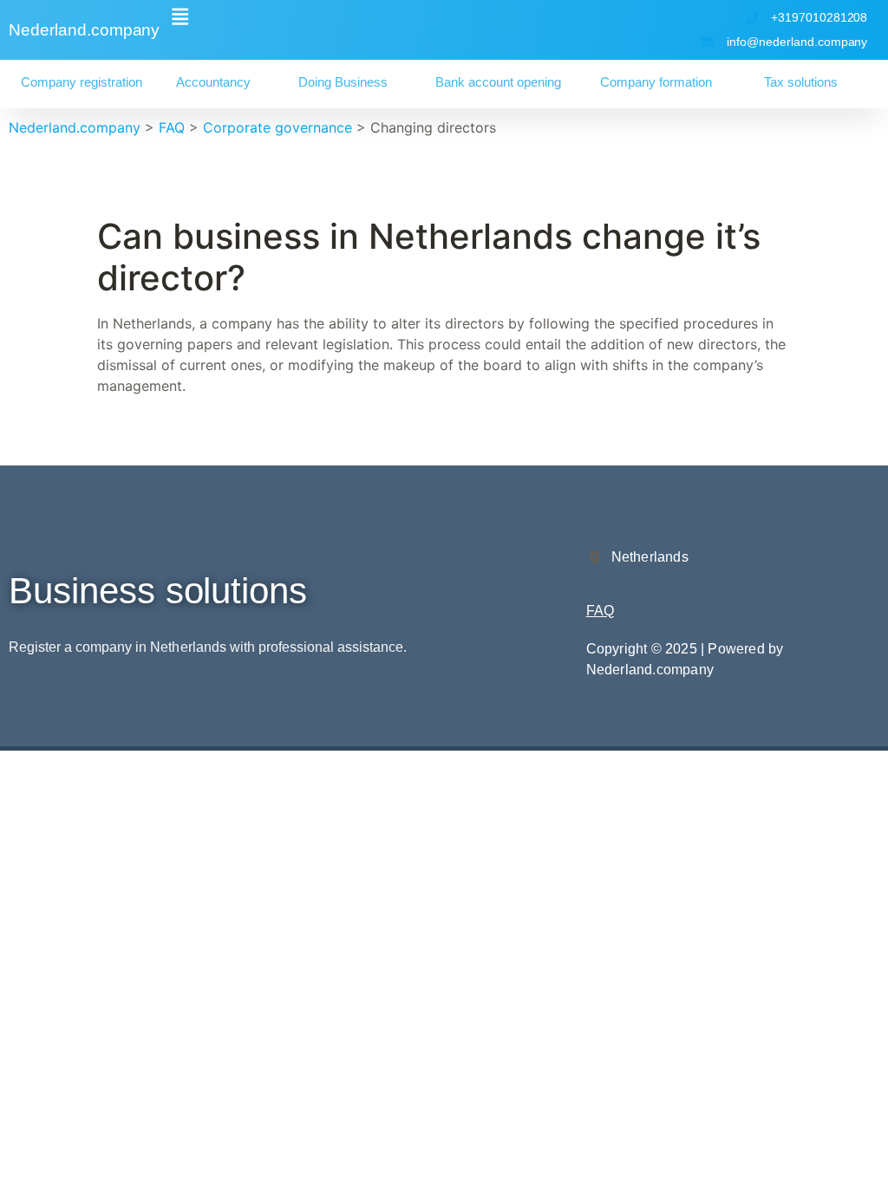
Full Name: (34, 816)
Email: (19, 874)
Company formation (656, 82)
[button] (180, 16)
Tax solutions (801, 82)
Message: (31, 988)
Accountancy (213, 82)
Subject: (26, 931)
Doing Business (343, 82)
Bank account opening (498, 82)
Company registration (81, 82)
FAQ (600, 610)
